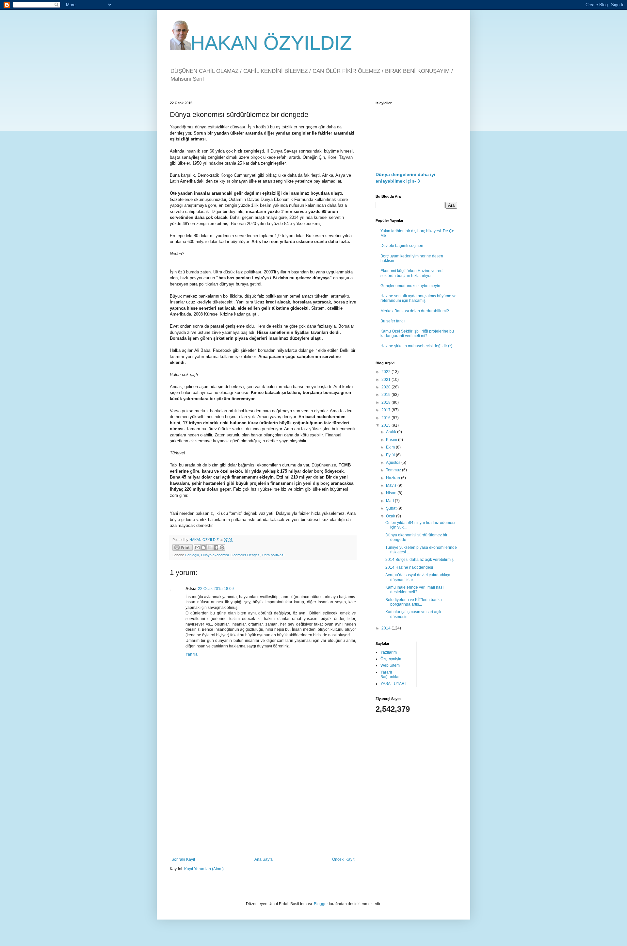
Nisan (391, 493)
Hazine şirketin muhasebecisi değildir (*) (416, 346)
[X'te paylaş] (209, 547)
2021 (386, 379)
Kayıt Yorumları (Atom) (204, 869)
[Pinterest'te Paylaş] (222, 547)
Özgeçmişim (391, 659)
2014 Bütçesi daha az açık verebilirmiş (419, 559)
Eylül (391, 455)
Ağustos (393, 462)
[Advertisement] (263, 803)
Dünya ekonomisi (215, 555)
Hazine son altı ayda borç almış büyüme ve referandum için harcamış (418, 298)
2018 (386, 402)
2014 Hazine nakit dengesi (409, 567)
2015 (386, 425)
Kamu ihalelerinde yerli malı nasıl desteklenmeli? (414, 589)
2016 (386, 418)
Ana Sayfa (263, 859)
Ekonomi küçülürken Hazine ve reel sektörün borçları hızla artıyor (411, 273)
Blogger (321, 904)
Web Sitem (390, 665)
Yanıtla (191, 654)
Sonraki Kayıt (183, 859)
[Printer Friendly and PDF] (182, 548)
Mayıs (391, 485)
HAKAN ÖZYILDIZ (271, 43)
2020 (386, 387)
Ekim (391, 447)
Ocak (391, 516)
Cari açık (192, 555)
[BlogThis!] (203, 547)
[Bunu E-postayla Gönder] (197, 547)
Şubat (391, 508)
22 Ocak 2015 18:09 (216, 588)
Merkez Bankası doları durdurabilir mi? (414, 311)
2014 (386, 628)
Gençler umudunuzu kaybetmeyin (410, 286)
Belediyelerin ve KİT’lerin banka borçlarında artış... (413, 602)
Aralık (391, 432)
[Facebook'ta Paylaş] (216, 547)
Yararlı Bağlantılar (390, 674)
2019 (386, 394)
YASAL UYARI (393, 683)
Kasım (392, 439)
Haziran (393, 478)
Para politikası (273, 555)
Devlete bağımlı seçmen (401, 245)
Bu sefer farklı (392, 321)
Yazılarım (388, 652)
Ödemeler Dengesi (245, 555)
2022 (386, 371)
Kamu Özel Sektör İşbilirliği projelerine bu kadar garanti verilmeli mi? (417, 333)
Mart (390, 500)
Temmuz (394, 470)
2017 (386, 410)
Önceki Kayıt (343, 859)
